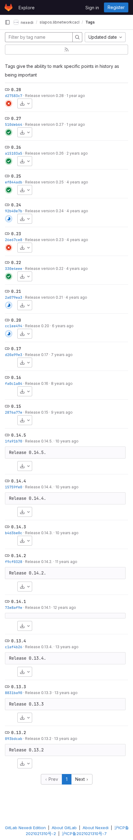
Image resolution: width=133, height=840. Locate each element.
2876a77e (13, 412)
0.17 (16, 348)
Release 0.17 (36, 354)
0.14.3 (18, 527)
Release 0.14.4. (39, 487)
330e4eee (13, 268)
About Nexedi (96, 827)
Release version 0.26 (44, 153)
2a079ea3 (13, 297)
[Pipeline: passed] (8, 132)
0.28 (16, 89)
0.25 (16, 176)
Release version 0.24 (44, 211)
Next (80, 779)
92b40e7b (13, 211)
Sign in (92, 7)
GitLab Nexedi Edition (25, 827)
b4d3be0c (13, 532)
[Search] (77, 37)
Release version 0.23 (44, 239)
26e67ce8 (13, 239)
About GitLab (64, 827)
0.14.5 (18, 435)
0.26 (16, 147)
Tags (90, 22)
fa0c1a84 (13, 383)
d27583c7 (13, 95)
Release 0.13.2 (38, 738)
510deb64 (13, 124)
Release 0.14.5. (39, 441)
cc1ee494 (13, 325)
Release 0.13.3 (38, 692)
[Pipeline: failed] (8, 103)
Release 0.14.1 (37, 607)
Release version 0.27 (44, 124)
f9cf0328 (13, 561)
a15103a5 (13, 153)
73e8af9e (13, 607)
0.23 (16, 233)
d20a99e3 (13, 354)
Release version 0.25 (44, 182)
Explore (27, 7)
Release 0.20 (37, 325)
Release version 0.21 (44, 297)
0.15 (16, 406)
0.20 (16, 320)
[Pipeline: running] (8, 218)
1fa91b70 (13, 441)
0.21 (16, 291)
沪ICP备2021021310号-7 (84, 833)
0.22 (16, 262)
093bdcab (13, 738)
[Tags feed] (66, 50)
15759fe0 (13, 487)
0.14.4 (18, 481)
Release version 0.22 (44, 268)
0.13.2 (18, 732)
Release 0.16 (36, 383)
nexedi (26, 22)
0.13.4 (18, 641)
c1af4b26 (13, 646)
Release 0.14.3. (39, 532)
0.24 (16, 205)
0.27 (16, 118)
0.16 (16, 377)
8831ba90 (13, 692)
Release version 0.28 (44, 95)
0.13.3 (18, 686)
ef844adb (13, 182)
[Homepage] (8, 7)
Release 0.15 (36, 412)
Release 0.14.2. (38, 561)
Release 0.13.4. (39, 646)
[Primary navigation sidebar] (7, 22)
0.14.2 (18, 555)
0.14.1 (18, 601)
